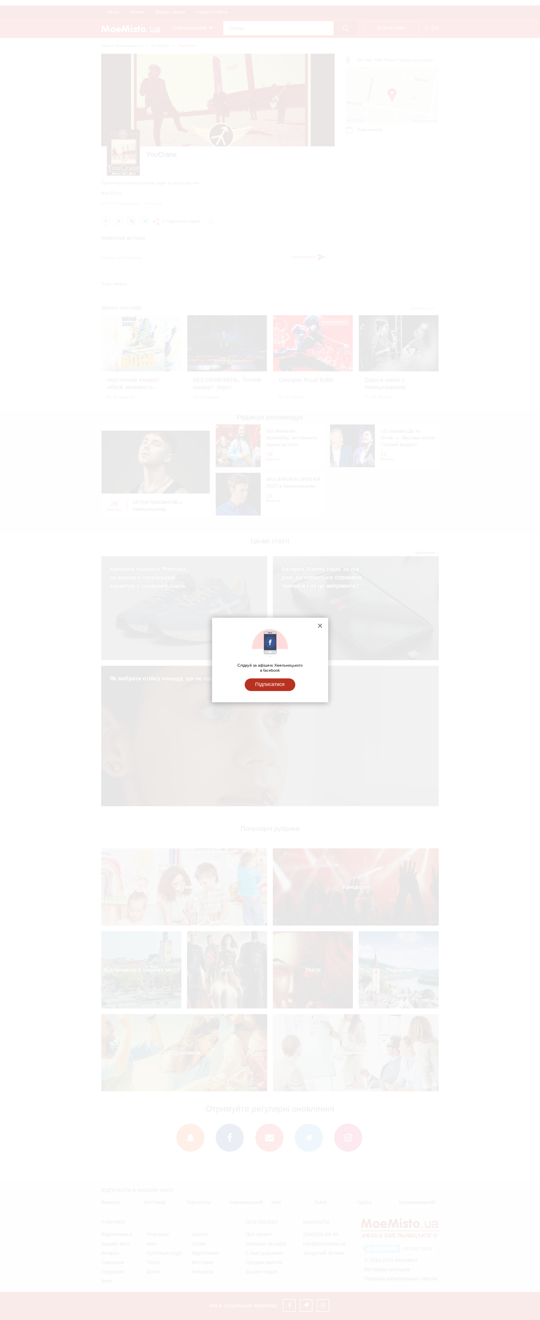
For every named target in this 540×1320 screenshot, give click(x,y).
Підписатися (270, 684)
